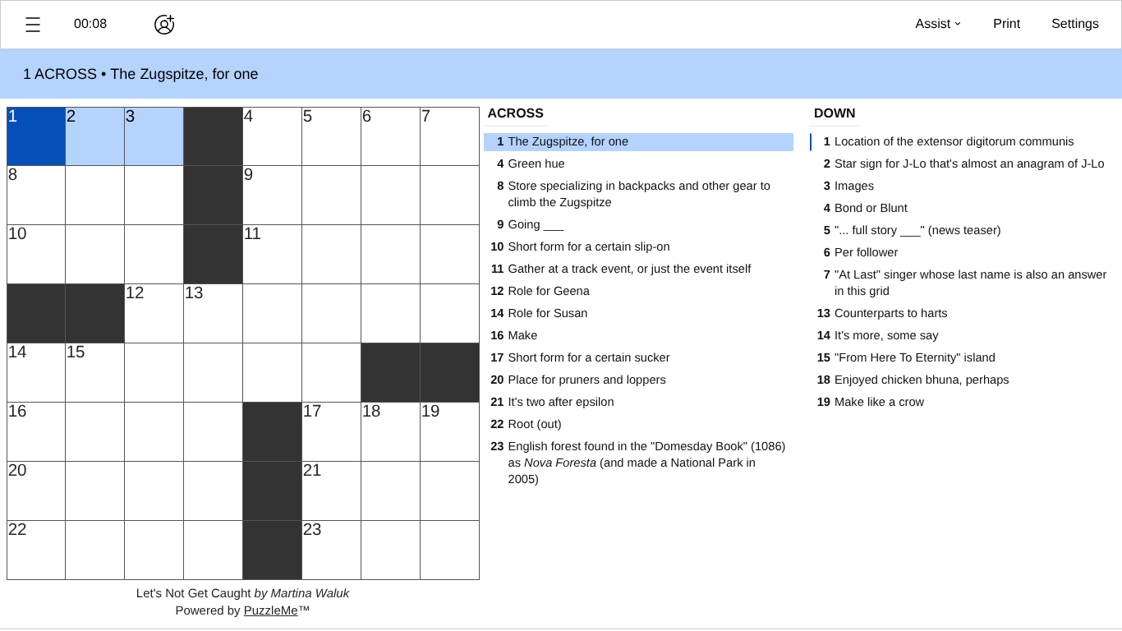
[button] (33, 24)
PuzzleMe (271, 611)
